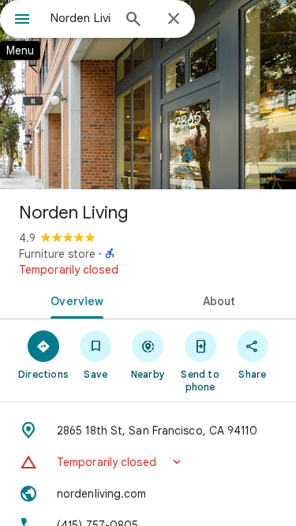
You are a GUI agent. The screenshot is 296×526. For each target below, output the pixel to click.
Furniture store (57, 254)
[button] (148, 462)
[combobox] (81, 18)
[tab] (74, 300)
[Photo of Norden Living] (148, 94)
